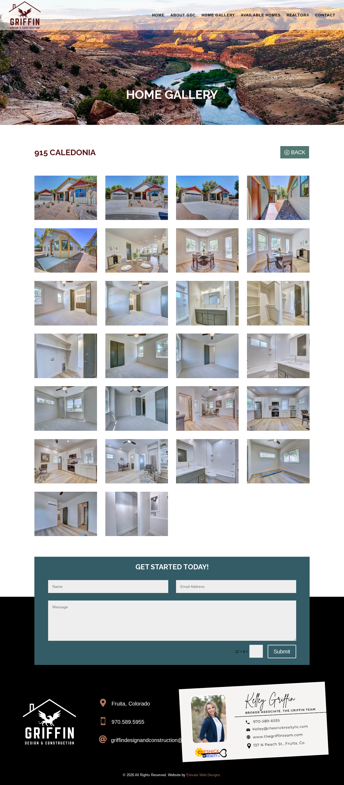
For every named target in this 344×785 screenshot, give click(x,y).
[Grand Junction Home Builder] (65, 220)
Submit (282, 651)
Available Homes (261, 15)
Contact (325, 15)
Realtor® (297, 15)
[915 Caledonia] (136, 220)
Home (158, 15)
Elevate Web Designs (203, 775)
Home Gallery (218, 15)
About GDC (183, 15)
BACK (298, 152)
